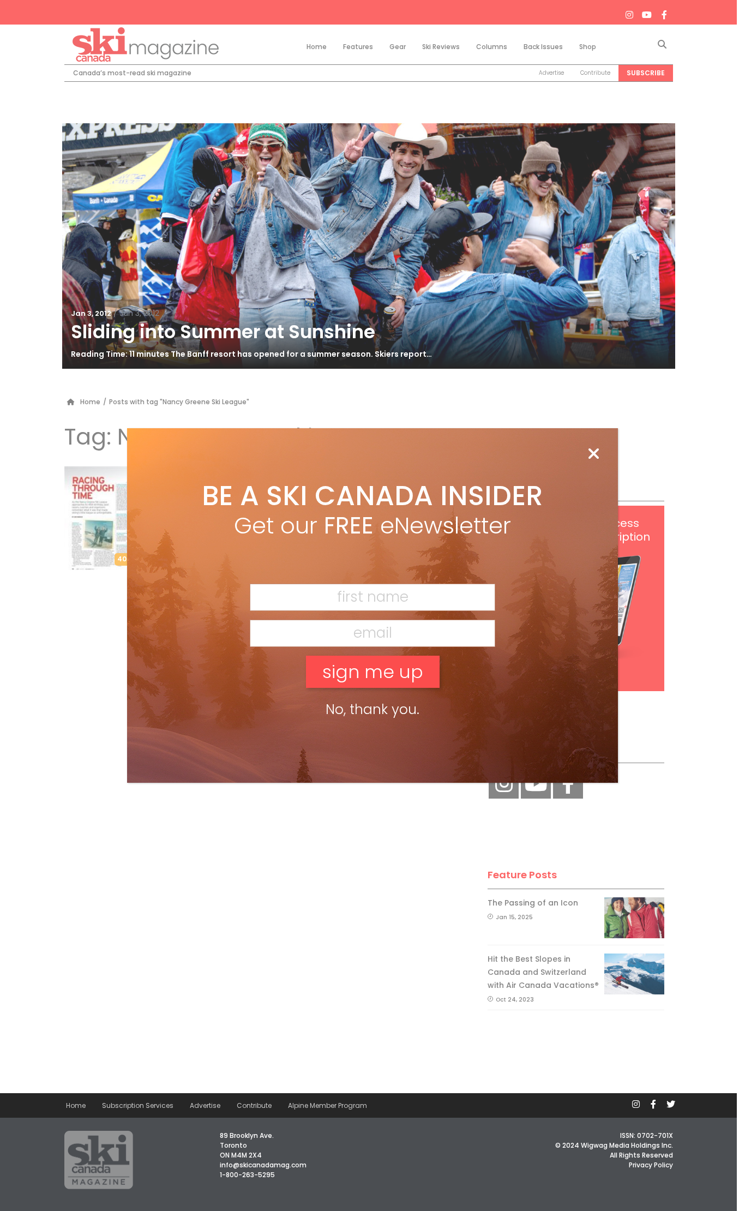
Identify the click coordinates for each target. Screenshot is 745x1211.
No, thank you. (372, 709)
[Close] (593, 454)
